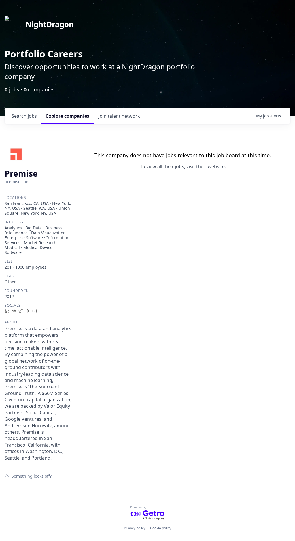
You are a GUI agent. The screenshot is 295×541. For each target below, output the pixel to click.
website (216, 166)
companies (67, 116)
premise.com (17, 181)
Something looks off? (32, 475)
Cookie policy (160, 528)
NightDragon (49, 24)
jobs (24, 116)
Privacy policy (134, 528)
